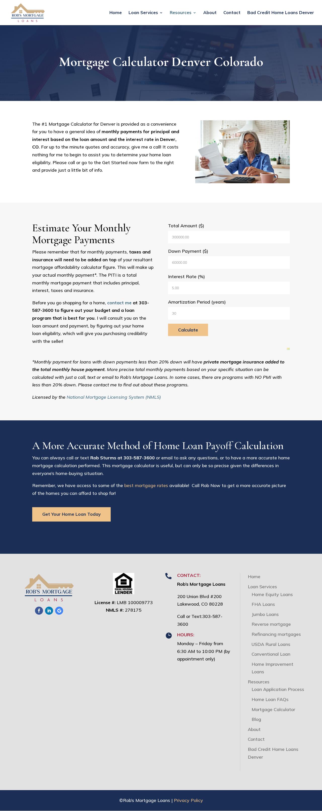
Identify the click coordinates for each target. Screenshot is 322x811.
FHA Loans (263, 604)
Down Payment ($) (188, 251)
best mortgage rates (146, 485)
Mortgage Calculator (273, 709)
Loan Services (143, 13)
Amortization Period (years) (197, 302)
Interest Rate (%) (186, 276)
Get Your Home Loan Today (71, 514)
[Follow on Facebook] (39, 611)
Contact (231, 13)
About (210, 13)
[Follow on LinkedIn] (49, 611)
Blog (256, 719)
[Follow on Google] (59, 611)
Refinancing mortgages (276, 634)
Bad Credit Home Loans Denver (280, 13)
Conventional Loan (271, 654)
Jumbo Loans (265, 614)
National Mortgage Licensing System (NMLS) (114, 397)
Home (115, 13)
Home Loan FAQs (270, 699)
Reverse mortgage (271, 624)
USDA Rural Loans (271, 644)
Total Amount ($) (186, 226)
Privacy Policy (188, 800)
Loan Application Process (278, 689)
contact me (119, 303)
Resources (180, 13)
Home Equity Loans (272, 594)
